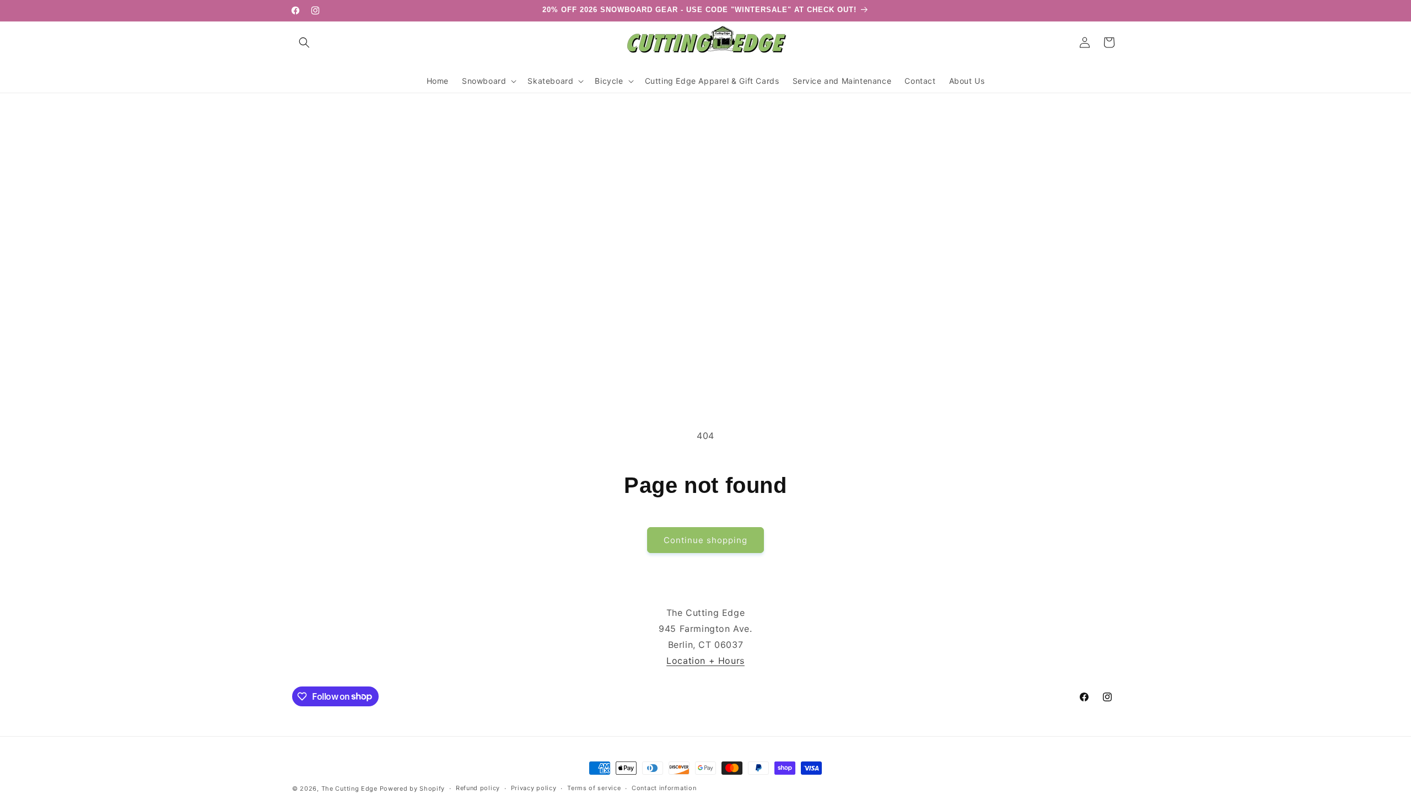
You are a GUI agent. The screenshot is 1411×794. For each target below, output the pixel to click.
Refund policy (478, 788)
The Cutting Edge (349, 788)
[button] (304, 42)
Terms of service (594, 788)
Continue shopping (705, 540)
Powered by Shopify (412, 788)
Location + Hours (705, 660)
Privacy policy (534, 788)
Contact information (664, 788)
